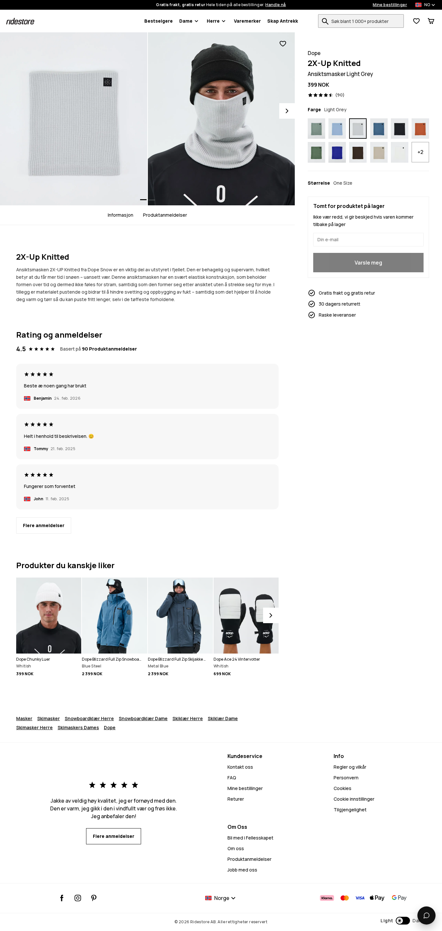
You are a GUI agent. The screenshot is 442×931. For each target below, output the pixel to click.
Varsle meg (368, 262)
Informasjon (120, 215)
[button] (402, 921)
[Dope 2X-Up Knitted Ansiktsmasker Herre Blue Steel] (379, 128)
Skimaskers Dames (78, 727)
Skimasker (48, 718)
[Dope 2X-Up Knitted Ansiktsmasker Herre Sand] (379, 152)
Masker (24, 718)
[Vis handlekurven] (431, 21)
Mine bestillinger (390, 4)
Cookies (342, 788)
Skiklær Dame (223, 718)
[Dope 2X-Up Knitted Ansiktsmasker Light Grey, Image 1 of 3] (73, 118)
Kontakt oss (240, 767)
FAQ (231, 777)
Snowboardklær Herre (89, 718)
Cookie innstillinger (354, 799)
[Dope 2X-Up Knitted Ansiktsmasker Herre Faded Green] (316, 128)
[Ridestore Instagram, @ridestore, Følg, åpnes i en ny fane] (78, 898)
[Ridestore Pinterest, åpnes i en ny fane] (93, 898)
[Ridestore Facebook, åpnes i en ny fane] (62, 898)
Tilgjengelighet (350, 810)
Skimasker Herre (34, 727)
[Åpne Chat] (426, 915)
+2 (420, 152)
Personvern (346, 777)
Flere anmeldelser (43, 525)
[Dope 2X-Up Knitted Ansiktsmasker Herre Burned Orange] (420, 128)
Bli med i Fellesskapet (250, 838)
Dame (186, 21)
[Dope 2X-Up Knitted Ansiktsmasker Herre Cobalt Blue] (337, 152)
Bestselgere (158, 21)
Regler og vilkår (350, 767)
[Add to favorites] (283, 43)
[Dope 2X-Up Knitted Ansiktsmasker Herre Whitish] (399, 152)
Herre (213, 21)
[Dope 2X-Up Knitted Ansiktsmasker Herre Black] (399, 128)
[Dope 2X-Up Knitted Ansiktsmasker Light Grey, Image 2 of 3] (221, 118)
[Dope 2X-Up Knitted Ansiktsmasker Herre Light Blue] (337, 128)
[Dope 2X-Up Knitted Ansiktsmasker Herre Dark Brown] (358, 152)
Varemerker (247, 21)
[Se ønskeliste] (416, 21)
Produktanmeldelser (165, 215)
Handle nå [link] (275, 4)
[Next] (287, 111)
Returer (235, 799)
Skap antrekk (282, 21)
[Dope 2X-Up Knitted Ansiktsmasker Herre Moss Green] (316, 152)
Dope (110, 727)
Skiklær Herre (187, 718)
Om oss (235, 848)
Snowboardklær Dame (143, 718)
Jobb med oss (242, 870)
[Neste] (271, 615)
